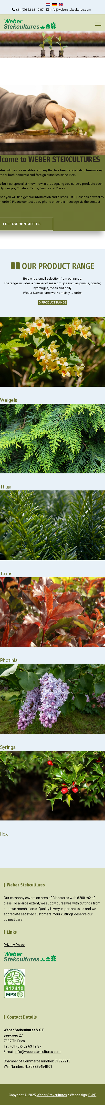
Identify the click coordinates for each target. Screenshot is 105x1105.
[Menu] (98, 24)
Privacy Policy (14, 945)
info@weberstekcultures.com (70, 9)
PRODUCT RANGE (53, 302)
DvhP (92, 1095)
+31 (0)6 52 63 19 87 (29, 9)
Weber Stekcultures (52, 1095)
